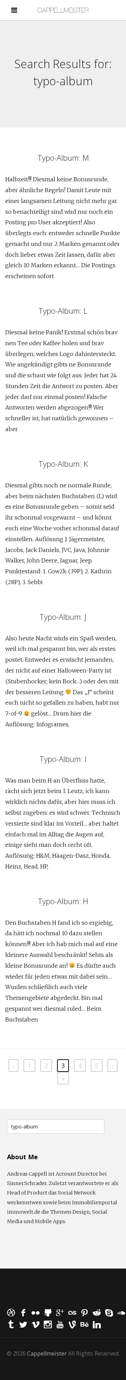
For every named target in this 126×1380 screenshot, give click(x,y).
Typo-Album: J (63, 616)
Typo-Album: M (63, 157)
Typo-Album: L (63, 310)
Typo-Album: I (63, 759)
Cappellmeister (47, 1353)
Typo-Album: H (63, 901)
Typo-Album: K (63, 463)
